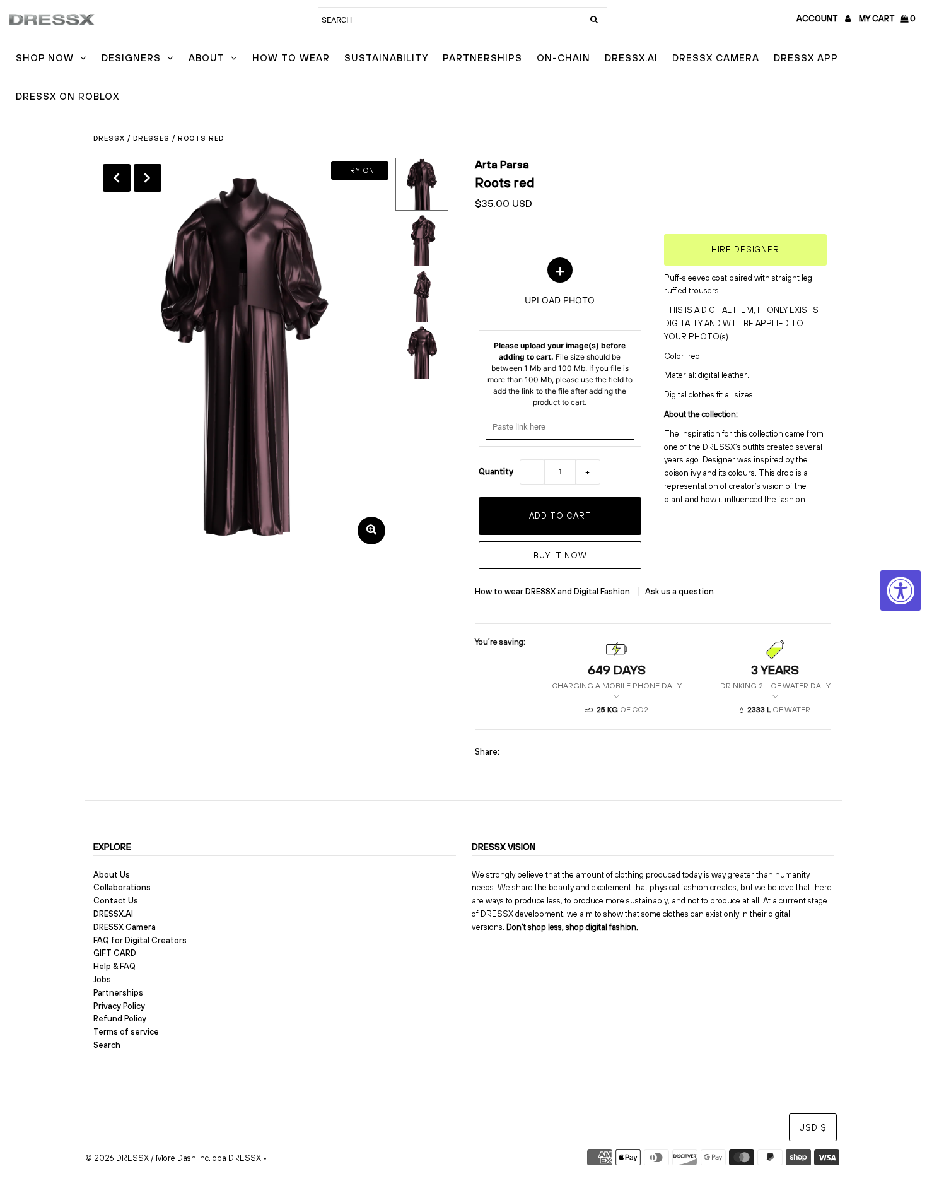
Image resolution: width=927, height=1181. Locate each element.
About (206, 57)
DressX (109, 138)
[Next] (147, 178)
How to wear (291, 57)
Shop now (45, 57)
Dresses (151, 138)
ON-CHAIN (563, 57)
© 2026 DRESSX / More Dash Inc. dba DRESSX (173, 1158)
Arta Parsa (502, 164)
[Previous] (117, 178)
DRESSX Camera (715, 57)
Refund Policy (119, 1018)
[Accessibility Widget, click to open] (900, 590)
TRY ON (360, 170)
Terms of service (126, 1032)
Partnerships (482, 57)
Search (106, 1045)
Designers (131, 57)
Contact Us (115, 900)
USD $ (813, 1127)
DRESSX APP (806, 57)
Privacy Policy (119, 1006)
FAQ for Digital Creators (140, 940)
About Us (111, 874)
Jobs (102, 979)
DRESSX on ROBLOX (67, 96)
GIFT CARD (114, 953)
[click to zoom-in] (371, 530)
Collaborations (122, 887)
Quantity (496, 471)
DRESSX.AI (631, 57)
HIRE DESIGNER (745, 249)
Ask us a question (679, 591)
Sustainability (386, 57)
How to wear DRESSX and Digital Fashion (553, 591)
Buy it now (560, 555)
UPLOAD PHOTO (560, 332)
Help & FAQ (114, 966)
